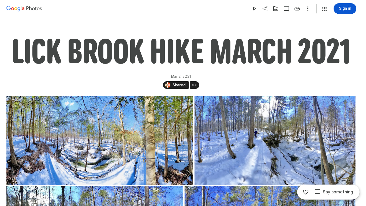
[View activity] (286, 8)
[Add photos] (275, 8)
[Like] (305, 192)
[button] (324, 8)
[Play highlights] (254, 8)
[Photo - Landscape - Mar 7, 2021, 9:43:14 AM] (99, 140)
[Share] (265, 8)
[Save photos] (297, 8)
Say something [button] (338, 192)
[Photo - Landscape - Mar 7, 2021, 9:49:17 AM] (275, 140)
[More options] (307, 8)
